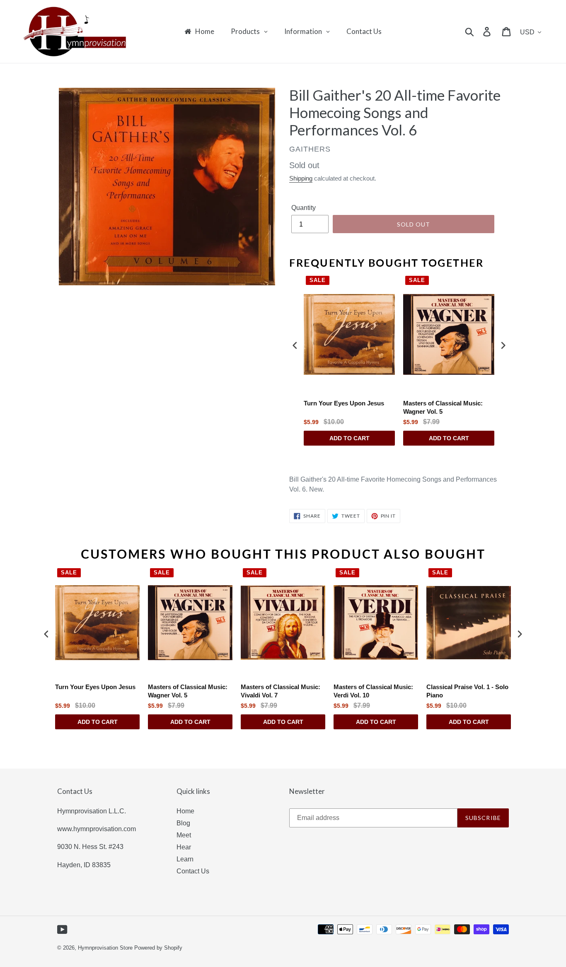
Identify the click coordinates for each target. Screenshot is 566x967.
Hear (184, 847)
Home (185, 811)
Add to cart (349, 438)
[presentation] (295, 345)
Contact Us (193, 871)
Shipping (300, 178)
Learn (185, 859)
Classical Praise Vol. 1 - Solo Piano (467, 691)
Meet (184, 835)
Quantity (303, 207)
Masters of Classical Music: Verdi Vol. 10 (373, 691)
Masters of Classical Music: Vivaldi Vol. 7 (280, 691)
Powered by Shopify (158, 948)
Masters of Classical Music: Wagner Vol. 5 (443, 407)
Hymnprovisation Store (105, 948)
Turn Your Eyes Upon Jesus (344, 403)
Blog (183, 823)
